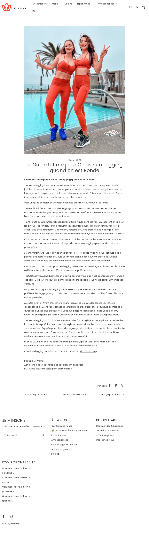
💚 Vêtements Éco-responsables (69, 430)
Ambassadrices (59, 439)
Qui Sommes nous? (61, 425)
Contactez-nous (105, 439)
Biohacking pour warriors (64, 444)
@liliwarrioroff (64, 368)
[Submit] (43, 435)
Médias (55, 453)
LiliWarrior (15, 523)
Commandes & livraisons (109, 425)
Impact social (58, 435)
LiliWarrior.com (88, 351)
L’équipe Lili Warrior (34, 360)
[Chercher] (131, 7)
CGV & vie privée (105, 435)
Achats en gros (59, 449)
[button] (143, 7)
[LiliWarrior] (14, 7)
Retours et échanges (107, 430)
